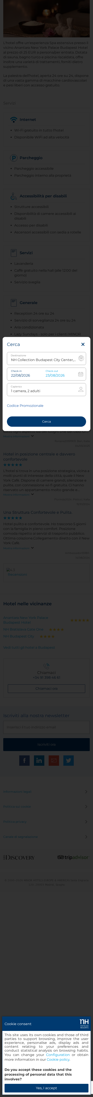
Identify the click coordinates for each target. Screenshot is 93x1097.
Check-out (52, 371)
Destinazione (18, 355)
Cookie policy (58, 1059)
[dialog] (46, 1055)
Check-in (16, 371)
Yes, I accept (46, 1088)
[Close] (83, 344)
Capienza (16, 386)
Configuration (58, 1055)
